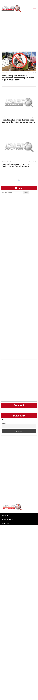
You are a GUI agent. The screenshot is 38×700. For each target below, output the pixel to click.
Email (4, 423)
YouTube (35, 2)
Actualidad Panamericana (11, 8)
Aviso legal (4, 515)
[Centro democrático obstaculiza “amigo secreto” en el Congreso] (19, 147)
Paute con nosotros (7, 519)
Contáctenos (5, 523)
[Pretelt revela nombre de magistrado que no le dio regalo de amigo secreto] (19, 102)
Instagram (30, 2)
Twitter (25, 2)
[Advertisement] (19, 32)
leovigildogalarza (7, 73)
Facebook (21, 2)
